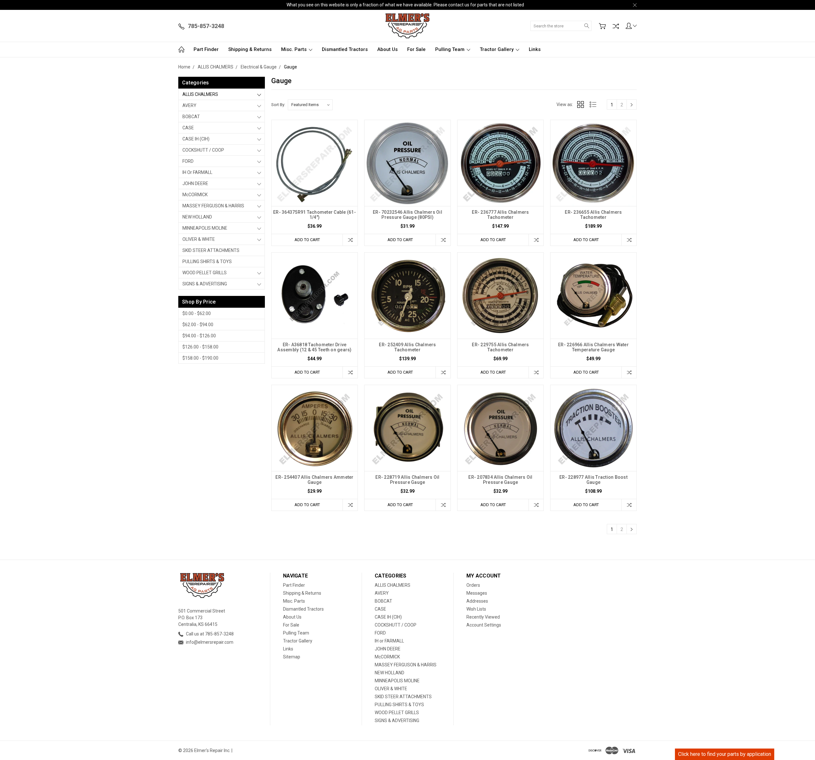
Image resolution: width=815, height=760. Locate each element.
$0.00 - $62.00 (196, 313)
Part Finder (206, 49)
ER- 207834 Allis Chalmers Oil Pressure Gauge (500, 480)
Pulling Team (450, 49)
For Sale (416, 49)
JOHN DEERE (195, 183)
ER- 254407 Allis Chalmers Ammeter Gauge (314, 480)
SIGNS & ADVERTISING (204, 283)
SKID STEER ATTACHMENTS (210, 250)
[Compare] (615, 26)
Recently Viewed (483, 617)
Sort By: (278, 104)
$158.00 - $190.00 (200, 358)
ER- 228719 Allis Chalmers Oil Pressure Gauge (407, 480)
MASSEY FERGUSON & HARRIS (213, 205)
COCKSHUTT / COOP (203, 150)
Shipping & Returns (250, 49)
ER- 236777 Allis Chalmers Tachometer (500, 215)
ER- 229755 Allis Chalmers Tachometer (500, 347)
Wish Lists (476, 609)
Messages (476, 593)
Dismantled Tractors (345, 49)
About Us (387, 49)
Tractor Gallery (497, 49)
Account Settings (483, 624)
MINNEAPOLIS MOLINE (204, 228)
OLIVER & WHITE (198, 239)
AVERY (189, 105)
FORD (188, 161)
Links (535, 49)
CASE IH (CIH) (195, 138)
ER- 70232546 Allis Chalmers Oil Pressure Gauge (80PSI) (407, 215)
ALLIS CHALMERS (200, 94)
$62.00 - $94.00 (197, 324)
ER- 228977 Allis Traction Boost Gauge (593, 480)
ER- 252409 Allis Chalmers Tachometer (407, 347)
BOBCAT (191, 116)
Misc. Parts (294, 49)
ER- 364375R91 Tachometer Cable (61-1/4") (314, 215)
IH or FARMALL (197, 172)
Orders (473, 585)
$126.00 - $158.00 (200, 346)
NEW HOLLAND (197, 216)
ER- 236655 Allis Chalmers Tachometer (593, 215)
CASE (188, 127)
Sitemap (291, 656)
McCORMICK (195, 194)
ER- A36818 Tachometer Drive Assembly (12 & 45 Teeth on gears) (314, 347)
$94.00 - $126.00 (199, 335)
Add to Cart (307, 239)
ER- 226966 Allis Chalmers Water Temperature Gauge (593, 347)
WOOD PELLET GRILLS (204, 272)
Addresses (477, 601)
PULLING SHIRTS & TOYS (207, 261)
